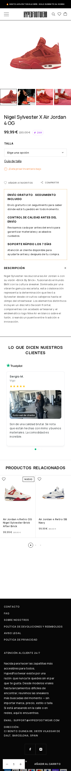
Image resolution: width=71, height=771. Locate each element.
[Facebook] (30, 749)
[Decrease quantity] (5, 764)
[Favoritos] (59, 14)
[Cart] (65, 14)
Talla (8, 143)
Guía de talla (12, 161)
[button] (32, 449)
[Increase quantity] (22, 764)
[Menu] (6, 14)
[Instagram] (41, 749)
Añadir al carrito (47, 764)
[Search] (53, 14)
